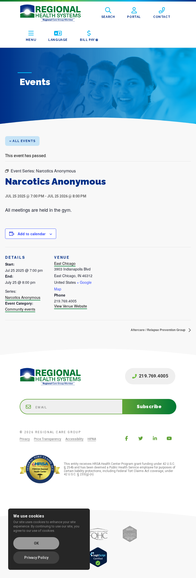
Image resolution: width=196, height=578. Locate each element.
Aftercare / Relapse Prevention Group (158, 329)
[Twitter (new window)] (140, 438)
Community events (20, 309)
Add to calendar (31, 233)
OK (36, 543)
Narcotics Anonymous (22, 297)
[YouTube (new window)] (169, 438)
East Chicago (65, 263)
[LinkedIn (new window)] (155, 438)
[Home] (54, 13)
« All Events (22, 141)
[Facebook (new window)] (126, 438)
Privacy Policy (36, 558)
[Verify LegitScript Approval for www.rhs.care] (98, 565)
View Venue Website (70, 306)
